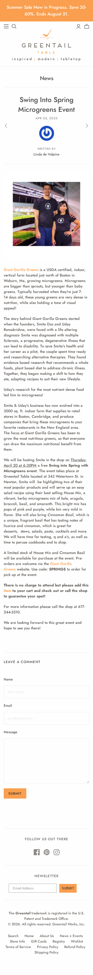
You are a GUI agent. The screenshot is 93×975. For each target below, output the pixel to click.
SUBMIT (68, 888)
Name (8, 679)
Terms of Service (18, 946)
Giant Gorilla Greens (21, 270)
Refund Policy (74, 946)
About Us (47, 935)
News (46, 78)
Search (13, 935)
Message (10, 732)
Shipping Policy (46, 952)
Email (8, 705)
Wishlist (77, 941)
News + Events (71, 935)
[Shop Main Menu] (6, 26)
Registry (59, 941)
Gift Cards (39, 941)
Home (29, 935)
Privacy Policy (47, 946)
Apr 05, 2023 (46, 118)
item (7, 590)
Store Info (17, 941)
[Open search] (14, 26)
